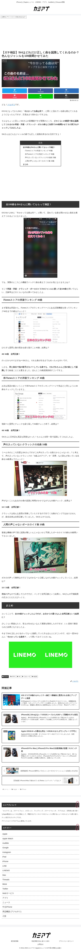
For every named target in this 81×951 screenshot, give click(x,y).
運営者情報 (14, 941)
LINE (4, 866)
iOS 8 (13, 676)
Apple (4, 834)
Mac (4, 875)
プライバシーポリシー (66, 941)
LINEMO (6, 870)
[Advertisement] (40, 34)
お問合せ (40, 944)
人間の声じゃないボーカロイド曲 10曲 (39, 161)
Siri (19, 676)
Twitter (5, 889)
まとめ (25, 164)
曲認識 (35, 676)
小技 (4, 916)
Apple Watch (7, 839)
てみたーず (27, 676)
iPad (4, 857)
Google (5, 848)
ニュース (6, 902)
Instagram (6, 852)
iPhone (6, 676)
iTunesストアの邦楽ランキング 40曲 (39, 151)
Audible (5, 843)
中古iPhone (7, 907)
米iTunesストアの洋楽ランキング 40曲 (39, 154)
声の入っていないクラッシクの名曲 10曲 (40, 157)
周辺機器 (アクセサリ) (11, 912)
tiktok (4, 884)
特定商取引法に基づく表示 (40, 941)
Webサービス (8, 893)
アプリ (5, 898)
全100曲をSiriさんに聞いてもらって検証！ (39, 147)
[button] (66, 96)
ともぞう (11, 105)
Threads (5, 880)
